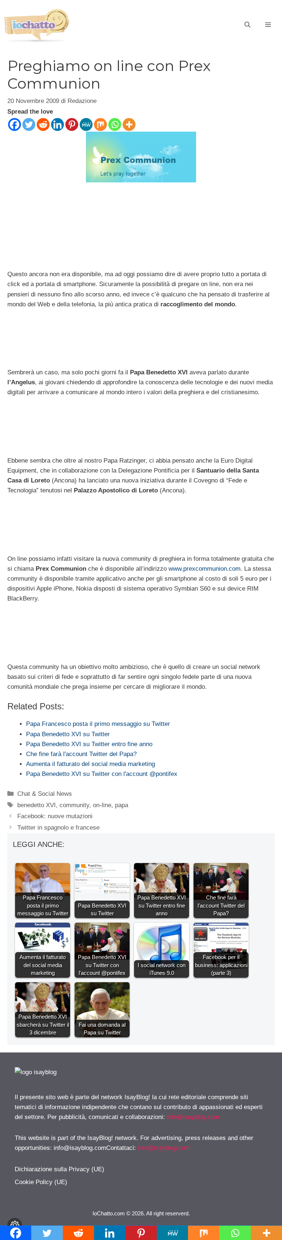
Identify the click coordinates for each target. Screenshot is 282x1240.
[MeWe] (86, 124)
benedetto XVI (36, 805)
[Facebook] (14, 124)
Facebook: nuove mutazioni (55, 816)
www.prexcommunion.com (205, 568)
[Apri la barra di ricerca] (247, 25)
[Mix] (100, 124)
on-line (102, 805)
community (74, 805)
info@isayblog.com (193, 1116)
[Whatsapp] (114, 124)
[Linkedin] (57, 124)
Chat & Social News (44, 793)
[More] (129, 124)
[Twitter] (28, 124)
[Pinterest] (71, 124)
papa (121, 805)
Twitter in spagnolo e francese (58, 827)
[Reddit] (43, 124)
